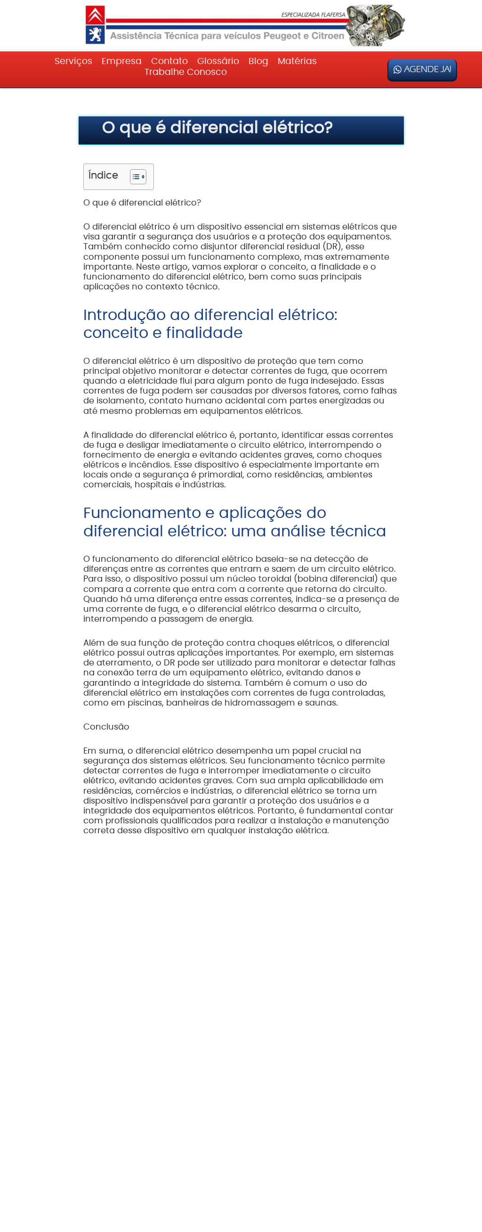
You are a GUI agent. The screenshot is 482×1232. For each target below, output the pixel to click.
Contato (169, 61)
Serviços (73, 61)
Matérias (297, 61)
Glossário (218, 61)
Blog (258, 61)
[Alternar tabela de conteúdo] (133, 177)
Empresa (122, 61)
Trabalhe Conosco (186, 72)
